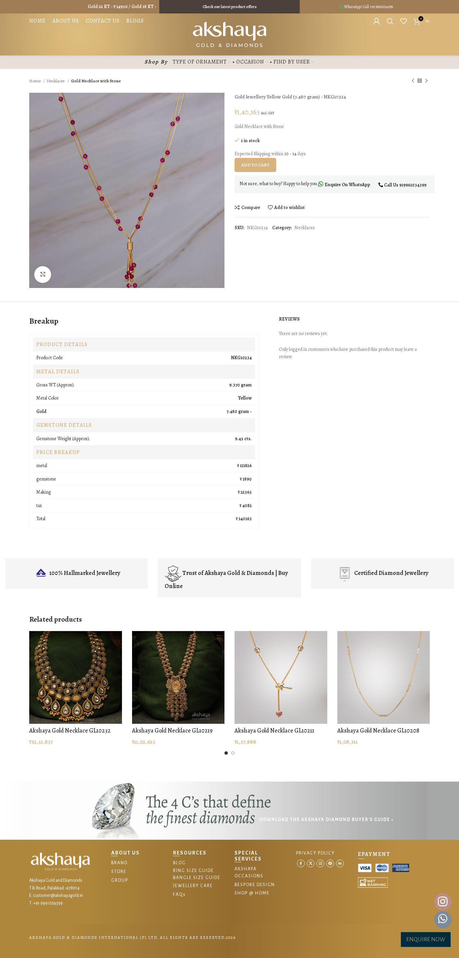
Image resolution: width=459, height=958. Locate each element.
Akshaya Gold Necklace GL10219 (172, 730)
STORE (118, 871)
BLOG (179, 863)
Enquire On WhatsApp (347, 184)
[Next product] (426, 81)
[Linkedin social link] (340, 863)
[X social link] (311, 863)
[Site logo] (229, 34)
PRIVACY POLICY (315, 853)
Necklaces (56, 81)
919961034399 (412, 185)
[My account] (376, 21)
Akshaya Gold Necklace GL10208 (378, 730)
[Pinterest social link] (330, 863)
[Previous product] (413, 81)
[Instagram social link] (320, 863)
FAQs (179, 894)
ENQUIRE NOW (425, 939)
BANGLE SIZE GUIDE (196, 877)
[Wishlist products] (403, 21)
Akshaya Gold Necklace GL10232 (70, 730)
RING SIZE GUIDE (193, 870)
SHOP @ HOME (252, 893)
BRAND (119, 863)
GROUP (119, 880)
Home (35, 81)
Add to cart (255, 165)
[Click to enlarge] (42, 274)
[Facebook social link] (301, 863)
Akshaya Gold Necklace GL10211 (274, 730)
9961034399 (384, 6)
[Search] (390, 21)
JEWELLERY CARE (193, 885)
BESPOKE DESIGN (255, 884)
